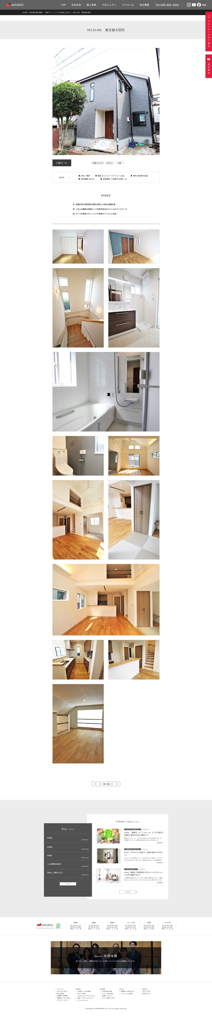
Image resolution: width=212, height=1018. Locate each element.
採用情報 (105, 956)
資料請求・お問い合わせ (127, 991)
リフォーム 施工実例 (107, 993)
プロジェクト (109, 4)
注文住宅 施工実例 (35, 12)
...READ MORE (159, 842)
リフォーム (128, 4)
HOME (25, 12)
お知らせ (144, 989)
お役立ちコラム (146, 993)
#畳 (119, 163)
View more (68, 883)
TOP (63, 4)
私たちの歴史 (60, 993)
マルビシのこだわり (62, 991)
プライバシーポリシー (63, 1000)
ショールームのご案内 (127, 993)
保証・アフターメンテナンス (85, 998)
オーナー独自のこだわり (108, 998)
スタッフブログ (146, 991)
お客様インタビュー (107, 996)
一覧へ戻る (106, 784)
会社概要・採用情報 (62, 995)
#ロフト (110, 163)
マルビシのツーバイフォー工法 (86, 996)
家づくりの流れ (82, 993)
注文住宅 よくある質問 (84, 991)
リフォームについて (83, 1000)
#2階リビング (97, 163)
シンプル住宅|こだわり (62, 12)
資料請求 (208, 68)
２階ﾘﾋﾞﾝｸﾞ (48, 12)
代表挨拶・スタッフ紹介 (63, 998)
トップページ (60, 989)
